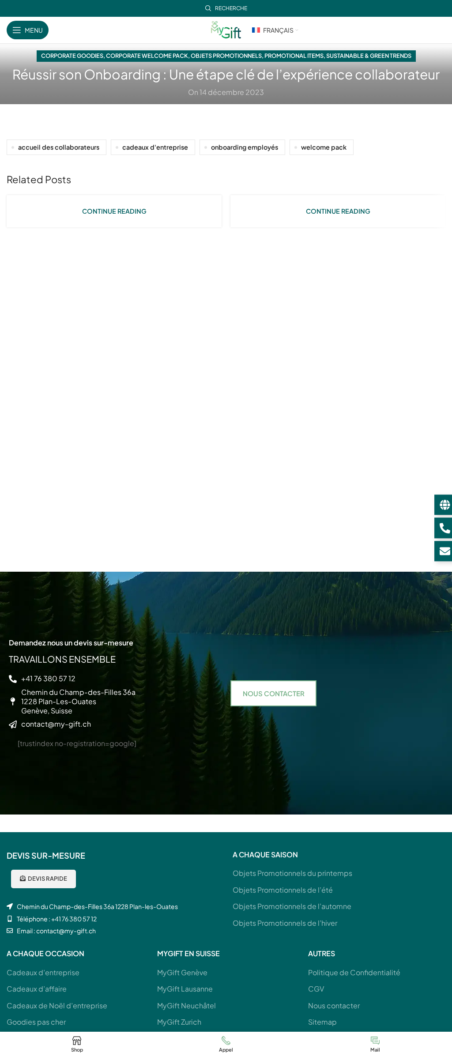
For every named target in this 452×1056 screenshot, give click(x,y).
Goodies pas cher (36, 1021)
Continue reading (114, 211)
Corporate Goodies (72, 55)
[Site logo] (226, 29)
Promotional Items (294, 55)
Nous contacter (334, 1005)
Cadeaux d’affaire (37, 988)
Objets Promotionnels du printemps (292, 873)
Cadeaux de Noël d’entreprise (57, 1005)
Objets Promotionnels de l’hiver (285, 923)
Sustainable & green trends (368, 55)
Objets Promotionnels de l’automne (292, 906)
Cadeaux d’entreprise (43, 972)
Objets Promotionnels (226, 55)
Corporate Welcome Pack (147, 55)
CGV (316, 988)
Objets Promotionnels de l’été (283, 889)
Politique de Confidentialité (354, 972)
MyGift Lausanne (185, 988)
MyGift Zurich (179, 1021)
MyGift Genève (182, 972)
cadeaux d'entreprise (155, 147)
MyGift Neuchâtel (186, 1005)
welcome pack (324, 147)
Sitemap (322, 1021)
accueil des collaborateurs (58, 147)
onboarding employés (244, 147)
